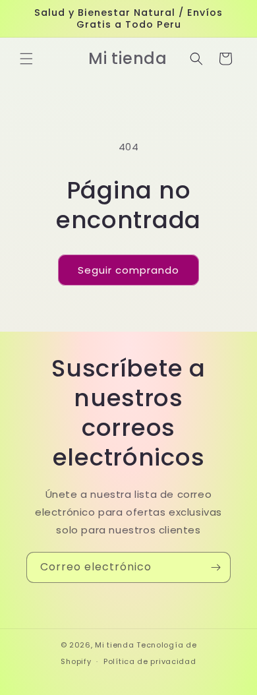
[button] (26, 58)
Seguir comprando (128, 270)
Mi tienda (114, 645)
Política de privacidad (149, 661)
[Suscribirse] (215, 567)
